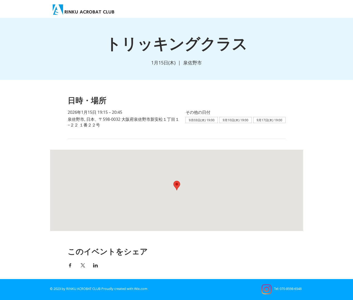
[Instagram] (267, 289)
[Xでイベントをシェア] (82, 265)
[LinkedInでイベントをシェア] (95, 265)
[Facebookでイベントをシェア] (70, 265)
